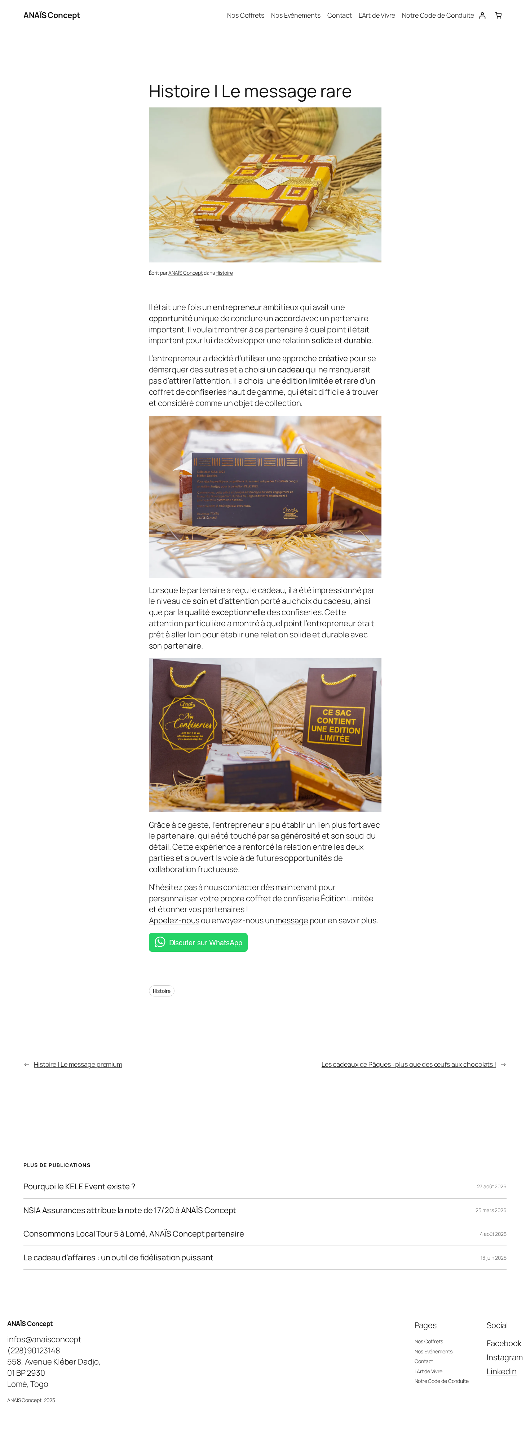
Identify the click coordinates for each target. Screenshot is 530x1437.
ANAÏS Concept (51, 15)
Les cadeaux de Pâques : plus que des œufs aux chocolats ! (409, 1064)
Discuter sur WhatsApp (205, 942)
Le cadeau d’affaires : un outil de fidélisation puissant (118, 1257)
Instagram (505, 1357)
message (291, 920)
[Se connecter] (482, 15)
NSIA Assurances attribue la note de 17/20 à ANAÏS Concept (130, 1210)
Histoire (224, 272)
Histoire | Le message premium (78, 1064)
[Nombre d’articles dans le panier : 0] (498, 15)
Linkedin (502, 1371)
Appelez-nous (174, 920)
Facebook (504, 1343)
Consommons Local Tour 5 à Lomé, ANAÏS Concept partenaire (133, 1233)
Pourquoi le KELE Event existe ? (79, 1186)
